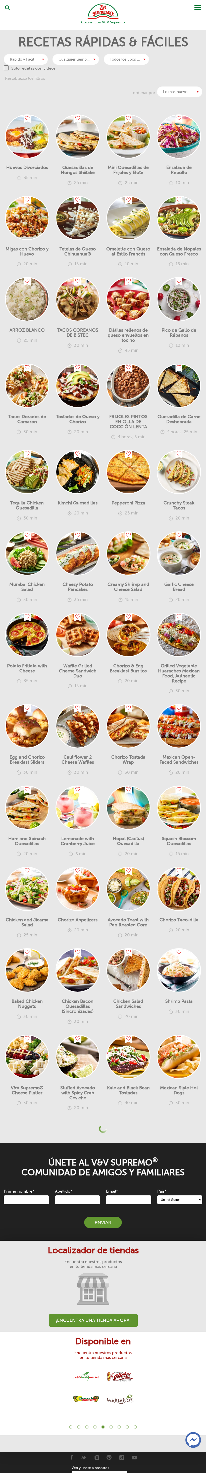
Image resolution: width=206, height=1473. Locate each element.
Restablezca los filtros (25, 78)
